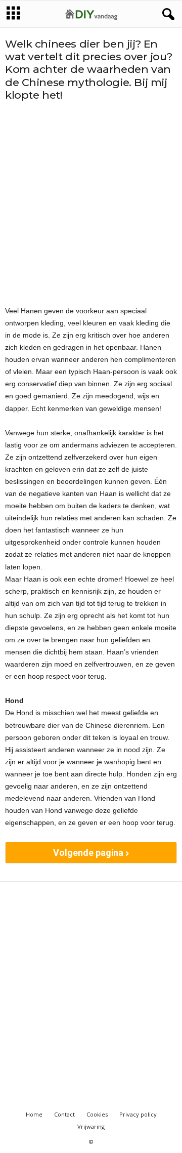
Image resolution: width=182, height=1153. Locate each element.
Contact (64, 1114)
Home (34, 1114)
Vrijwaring (91, 1126)
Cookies (97, 1114)
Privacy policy (138, 1114)
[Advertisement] (91, 203)
